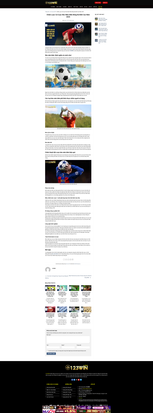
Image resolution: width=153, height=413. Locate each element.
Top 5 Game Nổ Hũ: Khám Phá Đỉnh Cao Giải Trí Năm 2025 (102, 24)
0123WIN (53, 6)
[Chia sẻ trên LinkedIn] (73, 260)
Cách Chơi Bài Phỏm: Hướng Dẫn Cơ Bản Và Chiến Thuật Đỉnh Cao (103, 29)
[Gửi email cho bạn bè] (68, 260)
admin (73, 20)
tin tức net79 (53, 11)
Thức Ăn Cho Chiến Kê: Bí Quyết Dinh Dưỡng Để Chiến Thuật (86, 294)
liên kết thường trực (77, 263)
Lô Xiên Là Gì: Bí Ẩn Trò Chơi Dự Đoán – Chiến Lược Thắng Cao (62, 315)
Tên (48, 345)
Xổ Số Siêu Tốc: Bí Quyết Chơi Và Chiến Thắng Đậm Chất (86, 315)
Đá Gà (85, 6)
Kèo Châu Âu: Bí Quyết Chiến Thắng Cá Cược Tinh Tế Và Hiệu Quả (50, 294)
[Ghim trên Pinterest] (70, 260)
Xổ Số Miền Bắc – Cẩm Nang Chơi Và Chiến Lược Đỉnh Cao (62, 294)
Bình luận (49, 334)
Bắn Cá (70, 6)
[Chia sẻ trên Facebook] (64, 260)
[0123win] (51, 2)
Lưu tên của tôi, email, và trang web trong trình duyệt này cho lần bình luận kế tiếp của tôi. (67, 350)
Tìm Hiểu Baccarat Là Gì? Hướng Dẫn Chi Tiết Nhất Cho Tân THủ (50, 315)
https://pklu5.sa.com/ (87, 388)
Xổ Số (90, 6)
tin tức (100, 6)
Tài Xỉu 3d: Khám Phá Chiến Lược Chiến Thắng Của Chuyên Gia (74, 294)
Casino (65, 6)
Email (63, 345)
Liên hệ (95, 6)
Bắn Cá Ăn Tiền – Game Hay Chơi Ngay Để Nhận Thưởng (102, 19)
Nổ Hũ (81, 6)
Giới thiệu (58, 6)
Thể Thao (75, 6)
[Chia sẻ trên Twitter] (66, 260)
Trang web (79, 345)
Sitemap (80, 398)
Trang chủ (47, 11)
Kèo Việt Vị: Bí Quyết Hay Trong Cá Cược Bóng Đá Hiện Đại (74, 315)
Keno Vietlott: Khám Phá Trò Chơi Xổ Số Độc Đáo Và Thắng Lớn (102, 35)
